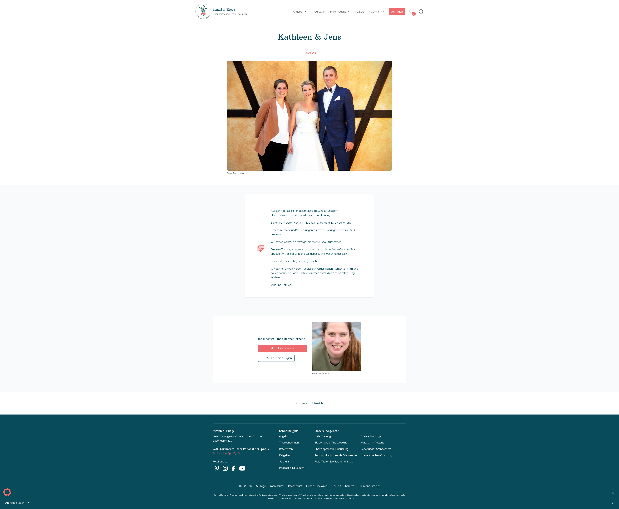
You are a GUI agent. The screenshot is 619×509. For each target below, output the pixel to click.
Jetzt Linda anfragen (282, 348)
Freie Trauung (338, 11)
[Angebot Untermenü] (306, 11)
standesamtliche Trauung (308, 210)
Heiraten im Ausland (372, 442)
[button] (7, 492)
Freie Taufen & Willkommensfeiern (335, 461)
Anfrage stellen (15, 502)
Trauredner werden (369, 486)
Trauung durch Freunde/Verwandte (336, 455)
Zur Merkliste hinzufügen (276, 358)
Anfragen (397, 11)
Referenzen (286, 449)
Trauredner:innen (289, 442)
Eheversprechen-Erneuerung (332, 449)
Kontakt (336, 486)
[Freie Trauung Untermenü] (349, 11)
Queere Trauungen (371, 436)
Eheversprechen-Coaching (376, 455)
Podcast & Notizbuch (292, 467)
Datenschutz (294, 486)
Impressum (276, 486)
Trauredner (318, 11)
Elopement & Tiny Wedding (331, 442)
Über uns (374, 11)
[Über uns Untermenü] (382, 11)
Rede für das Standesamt (375, 449)
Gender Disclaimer (317, 486)
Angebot (298, 11)
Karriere (359, 11)
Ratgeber (284, 455)
